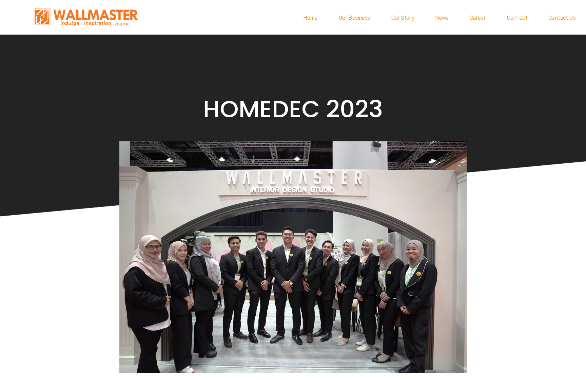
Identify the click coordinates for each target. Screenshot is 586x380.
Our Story (402, 17)
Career (477, 17)
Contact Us (561, 17)
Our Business (354, 17)
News (441, 17)
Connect (517, 17)
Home (310, 17)
